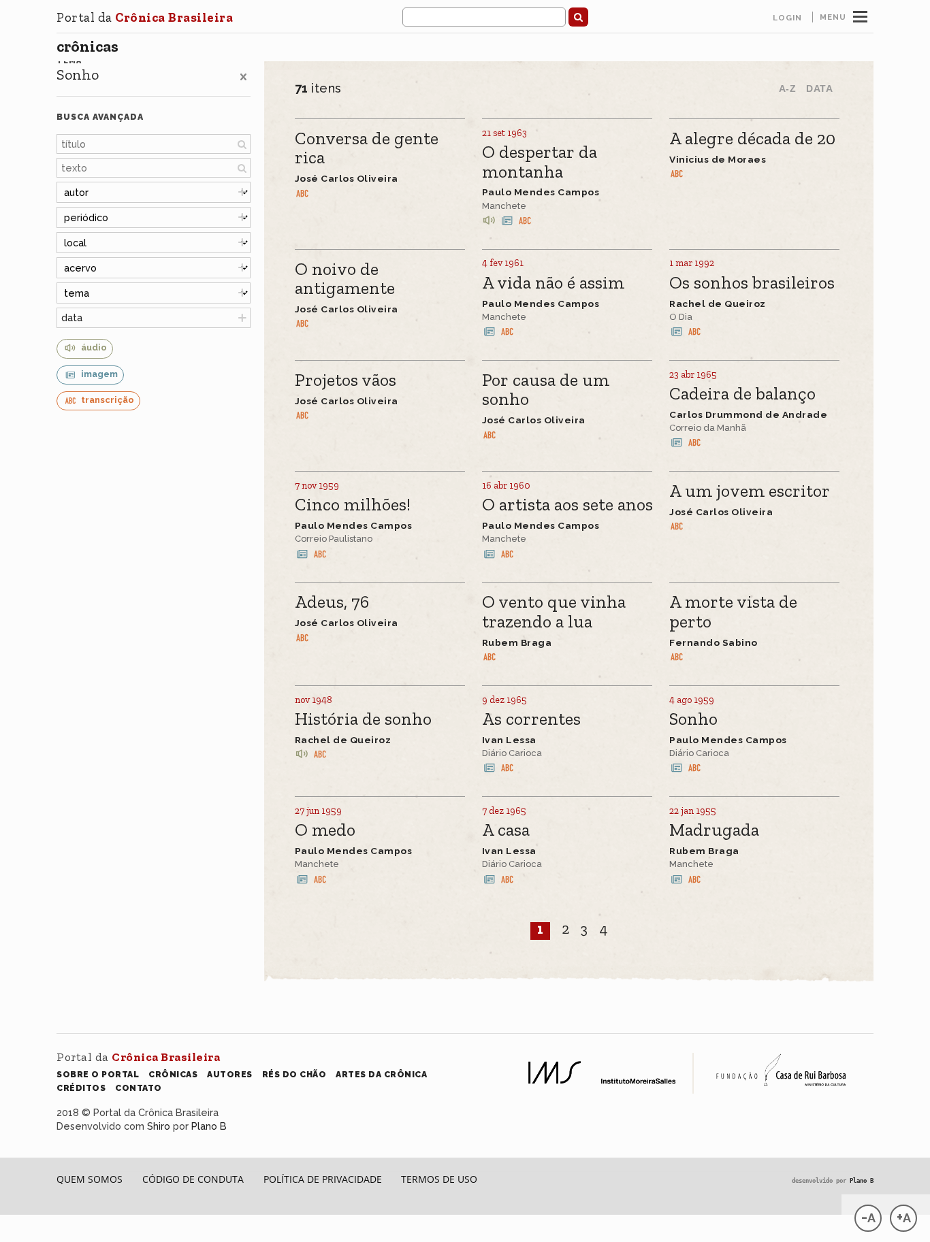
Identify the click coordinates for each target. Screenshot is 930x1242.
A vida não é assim (553, 283)
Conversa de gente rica (366, 148)
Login (787, 17)
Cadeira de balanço (742, 394)
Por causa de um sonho (545, 390)
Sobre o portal (98, 1074)
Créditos (81, 1088)
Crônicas (87, 46)
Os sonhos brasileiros (752, 283)
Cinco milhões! (353, 505)
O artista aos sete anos (567, 505)
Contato (138, 1088)
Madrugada (714, 830)
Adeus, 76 (332, 602)
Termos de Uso (439, 1179)
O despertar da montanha (539, 162)
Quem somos (90, 1179)
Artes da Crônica (381, 1074)
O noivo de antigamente (345, 279)
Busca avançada (100, 117)
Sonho (693, 720)
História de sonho (363, 720)
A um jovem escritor (749, 492)
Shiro (158, 1126)
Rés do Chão (294, 1074)
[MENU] (860, 15)
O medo (325, 830)
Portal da (145, 17)
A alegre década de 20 (752, 139)
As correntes (531, 720)
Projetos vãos (345, 381)
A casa (506, 830)
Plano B (209, 1126)
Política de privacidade (322, 1179)
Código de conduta (193, 1179)
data (71, 317)
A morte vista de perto (733, 612)
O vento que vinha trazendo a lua (554, 612)
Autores (230, 1074)
